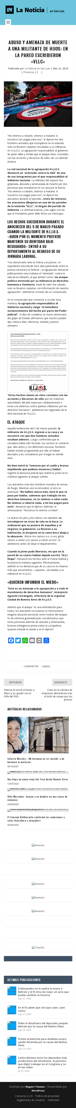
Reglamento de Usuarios (31, 1100)
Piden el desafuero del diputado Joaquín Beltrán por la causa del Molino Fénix (43, 1025)
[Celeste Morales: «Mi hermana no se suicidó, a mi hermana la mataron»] (38, 735)
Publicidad (53, 1100)
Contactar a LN (24, 1096)
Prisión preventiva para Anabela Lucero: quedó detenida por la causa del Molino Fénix (42, 1042)
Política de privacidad (47, 1096)
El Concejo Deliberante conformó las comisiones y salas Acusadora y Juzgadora (36, 818)
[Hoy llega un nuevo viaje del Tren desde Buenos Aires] (38, 772)
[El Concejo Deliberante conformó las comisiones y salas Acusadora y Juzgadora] (38, 810)
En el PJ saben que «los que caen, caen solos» (41, 1009)
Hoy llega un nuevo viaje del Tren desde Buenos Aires (37, 779)
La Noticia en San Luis (37, 68)
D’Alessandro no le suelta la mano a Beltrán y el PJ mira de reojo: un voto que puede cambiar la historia (43, 992)
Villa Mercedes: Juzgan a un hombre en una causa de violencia (37, 798)
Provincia (28, 72)
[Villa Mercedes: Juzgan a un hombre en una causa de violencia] (38, 789)
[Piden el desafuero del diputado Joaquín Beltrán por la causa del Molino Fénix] (11, 1025)
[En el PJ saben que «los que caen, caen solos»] (11, 1010)
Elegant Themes (35, 1086)
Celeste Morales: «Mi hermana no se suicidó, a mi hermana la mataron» (35, 760)
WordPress (38, 1090)
